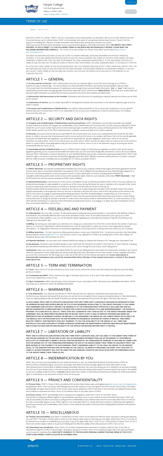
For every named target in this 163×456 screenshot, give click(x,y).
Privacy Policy (120, 446)
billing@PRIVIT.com (51, 234)
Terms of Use (108, 446)
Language (130, 11)
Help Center (131, 446)
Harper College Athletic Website (55, 14)
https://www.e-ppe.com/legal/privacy (122, 384)
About (99, 446)
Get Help (130, 2)
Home (32, 29)
